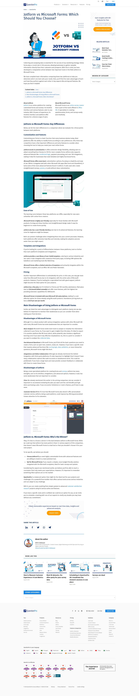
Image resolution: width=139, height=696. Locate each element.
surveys (64, 371)
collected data (45, 338)
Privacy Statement (62, 686)
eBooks (57, 624)
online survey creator (77, 105)
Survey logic (26, 624)
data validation (63, 347)
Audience (42, 628)
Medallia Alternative (74, 637)
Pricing (88, 4)
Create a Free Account (103, 29)
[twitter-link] (75, 611)
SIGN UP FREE (110, 4)
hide (37, 89)
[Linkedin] (26, 527)
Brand (110, 632)
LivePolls (41, 634)
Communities (42, 626)
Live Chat (99, 611)
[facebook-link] (72, 611)
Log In (113, 1)
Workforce (42, 624)
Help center (91, 611)
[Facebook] (32, 527)
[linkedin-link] (78, 611)
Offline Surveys (91, 626)
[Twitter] (38, 527)
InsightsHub (42, 636)
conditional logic (44, 154)
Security (25, 632)
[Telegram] (49, 527)
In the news (111, 624)
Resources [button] (73, 4)
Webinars (58, 632)
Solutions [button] (64, 4)
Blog (56, 620)
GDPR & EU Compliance (93, 634)
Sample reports (27, 622)
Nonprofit (72, 622)
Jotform (26, 105)
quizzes (42, 168)
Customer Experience (44, 622)
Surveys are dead (98, 575)
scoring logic (53, 347)
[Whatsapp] (44, 527)
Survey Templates (59, 626)
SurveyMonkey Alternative (75, 633)
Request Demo (53, 513)
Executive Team (112, 622)
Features (82, 4)
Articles (57, 622)
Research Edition (43, 632)
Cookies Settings (80, 686)
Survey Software (43, 620)
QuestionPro (32, 9)
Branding (25, 626)
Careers (110, 630)
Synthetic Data (91, 640)
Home (25, 9)
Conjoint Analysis (91, 622)
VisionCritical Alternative (75, 635)
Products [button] (56, 4)
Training (57, 630)
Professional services (28, 630)
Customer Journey (92, 638)
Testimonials (111, 626)
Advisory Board (112, 628)
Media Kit (111, 634)
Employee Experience (92, 636)
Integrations (26, 628)
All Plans (72, 620)
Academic (72, 624)
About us (111, 620)
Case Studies (58, 628)
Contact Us (111, 636)
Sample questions (27, 620)
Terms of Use (71, 686)
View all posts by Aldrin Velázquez (45, 548)
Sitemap (53, 686)
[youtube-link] (81, 611)
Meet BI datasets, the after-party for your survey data (56, 577)
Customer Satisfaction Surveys (94, 628)
